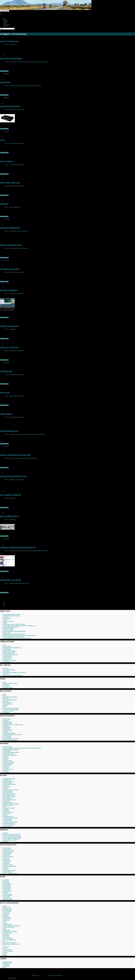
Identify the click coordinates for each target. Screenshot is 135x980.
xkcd (4, 967)
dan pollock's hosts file (8, 850)
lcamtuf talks (6, 859)
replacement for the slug (10, 106)
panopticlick (6, 934)
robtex (4, 806)
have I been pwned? (8, 856)
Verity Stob (6, 772)
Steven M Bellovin (7, 899)
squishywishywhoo (8, 812)
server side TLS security (9, 808)
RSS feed (5, 26)
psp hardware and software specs (13, 476)
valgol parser (6, 770)
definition (5, 668)
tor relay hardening (7, 951)
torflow (5, 953)
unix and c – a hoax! (8, 711)
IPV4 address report (8, 792)
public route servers (8, 805)
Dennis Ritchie (6, 888)
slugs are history (6, 161)
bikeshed (5, 833)
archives (5, 21)
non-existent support (8, 629)
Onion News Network (8, 762)
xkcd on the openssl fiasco (10, 228)
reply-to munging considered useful (12, 838)
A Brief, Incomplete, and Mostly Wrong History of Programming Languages (22, 748)
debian (4, 695)
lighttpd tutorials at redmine (10, 651)
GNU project (6, 671)
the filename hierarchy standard (11, 708)
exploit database (7, 853)
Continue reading (4, 71)
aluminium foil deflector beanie (10, 749)
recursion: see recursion (9, 269)
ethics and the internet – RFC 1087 (11, 834)
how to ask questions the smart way (12, 835)
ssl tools (5, 815)
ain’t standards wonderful (10, 495)
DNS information (7, 782)
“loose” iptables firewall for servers (11, 614)
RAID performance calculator (10, 654)
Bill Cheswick (6, 882)
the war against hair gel (9, 516)
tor (3, 945)
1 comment (6, 131)
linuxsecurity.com (7, 704)
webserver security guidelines (10, 822)
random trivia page (7, 961)
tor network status (7, 949)
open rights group (7, 932)
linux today (6, 701)
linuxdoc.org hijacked (8, 290)
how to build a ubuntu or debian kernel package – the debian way (19, 625)
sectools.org (6, 869)
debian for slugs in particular (10, 697)
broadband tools (7, 780)
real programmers (7, 656)
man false (5, 756)
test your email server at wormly (11, 738)
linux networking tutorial (9, 794)
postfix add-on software (9, 733)
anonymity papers (7, 910)
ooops (2, 140)
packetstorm (6, 863)
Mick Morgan (35, 975)
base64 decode (6, 646)
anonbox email (6, 719)
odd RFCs (5, 759)
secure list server (7, 735)
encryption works (7, 924)
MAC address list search (9, 796)
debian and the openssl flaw (11, 245)
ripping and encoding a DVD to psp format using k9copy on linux (19, 635)
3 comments (6, 73)
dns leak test (6, 914)
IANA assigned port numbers (10, 789)
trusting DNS (5, 82)
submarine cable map (8, 816)
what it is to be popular (9, 326)
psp (16, 479)
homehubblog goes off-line (10, 580)
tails (4, 941)
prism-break (6, 674)
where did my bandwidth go (11, 58)
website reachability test (9, 823)
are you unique (6, 911)
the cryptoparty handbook (9, 942)
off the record (6, 930)
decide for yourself (7, 852)
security (32, 85)
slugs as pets (5, 392)
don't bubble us (7, 917)
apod (4, 682)
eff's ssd (5, 923)
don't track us (6, 920)
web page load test (7, 820)
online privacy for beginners (10, 931)
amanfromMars (7, 750)
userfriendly (6, 964)
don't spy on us (7, 918)
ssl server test (6, 813)
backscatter (6, 720)
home (4, 18)
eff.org (4, 921)
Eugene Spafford (7, 891)
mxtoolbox (5, 731)
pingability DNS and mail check (11, 803)
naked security (6, 862)
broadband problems (8, 621)
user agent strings (7, 819)
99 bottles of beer (7, 746)
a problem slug (6, 371)
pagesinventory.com (8, 802)
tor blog (5, 948)
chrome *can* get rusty (9, 41)
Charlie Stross (6, 885)
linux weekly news (7, 702)
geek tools (5, 788)
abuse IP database (7, 848)
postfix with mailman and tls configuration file (14, 631)
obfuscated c (6, 758)
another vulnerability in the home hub (15, 455)
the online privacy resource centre (11, 944)
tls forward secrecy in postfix (10, 740)
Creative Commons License (55, 975)
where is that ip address (9, 825)
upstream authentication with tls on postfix (13, 636)
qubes (4, 706)
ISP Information (7, 727)
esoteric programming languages (11, 752)
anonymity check (7, 908)
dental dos (4, 204)
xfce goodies (6, 712)
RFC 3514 (5, 766)
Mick (6, 44)
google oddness (6, 414)
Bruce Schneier (7, 849)
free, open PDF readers (9, 669)
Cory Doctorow (7, 886)
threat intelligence (7, 871)
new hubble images (8, 687)
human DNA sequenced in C (10, 755)
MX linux (5, 705)
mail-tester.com (7, 728)
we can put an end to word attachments (12, 675)
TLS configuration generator (10, 817)
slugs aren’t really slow (9, 347)
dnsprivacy (6, 916)
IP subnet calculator (8, 791)
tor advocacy (6, 946)
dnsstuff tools (6, 787)
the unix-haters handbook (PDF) (11, 709)
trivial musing (12, 44)
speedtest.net (6, 810)
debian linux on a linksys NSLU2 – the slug (14, 624)
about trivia (6, 20)
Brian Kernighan (7, 884)
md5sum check (7, 798)
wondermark (6, 966)
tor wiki (5, 952)
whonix (5, 955)
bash (4, 694)
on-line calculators (7, 760)
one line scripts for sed (8, 653)
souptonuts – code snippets (9, 660)
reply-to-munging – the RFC (10, 840)
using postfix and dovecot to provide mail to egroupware (17, 638)
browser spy (6, 913)
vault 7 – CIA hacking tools (10, 873)
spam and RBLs (7, 737)
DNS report (6, 785)
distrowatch (6, 698)
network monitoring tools (9, 799)
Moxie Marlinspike (7, 895)
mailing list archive (7, 730)
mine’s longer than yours (10, 182)
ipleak (4, 928)
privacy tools (6, 937)
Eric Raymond (6, 889)
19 (3, 606)
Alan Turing (6, 879)
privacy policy (6, 24)
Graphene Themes (11, 978)
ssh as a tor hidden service (9, 939)
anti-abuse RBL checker (9, 778)
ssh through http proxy (9, 431)
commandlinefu (7, 649)
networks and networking (23, 61)
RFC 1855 (5, 841)
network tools (6, 801)
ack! (4, 644)
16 (3, 602)
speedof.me (6, 809)
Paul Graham (6, 896)
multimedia (12, 479)
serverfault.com (7, 658)
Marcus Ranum (7, 860)
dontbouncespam (7, 723)
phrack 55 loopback (8, 864)
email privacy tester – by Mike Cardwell (13, 724)
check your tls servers (8, 781)
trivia (1, 13)
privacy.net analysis (8, 938)
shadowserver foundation (9, 870)
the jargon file (6, 767)
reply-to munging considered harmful (12, 837)
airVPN (5, 906)
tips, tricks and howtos (35, 61)
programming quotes (8, 763)
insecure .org (6, 857)
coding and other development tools (12, 647)
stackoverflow (6, 661)
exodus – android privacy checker (11, 925)
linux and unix (12, 61)
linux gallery (6, 684)
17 (3, 603)
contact (5, 23)
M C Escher (6, 686)
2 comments (6, 97)
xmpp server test (7, 826)
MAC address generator (9, 795)
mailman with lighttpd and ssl (10, 627)
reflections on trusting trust (9, 866)
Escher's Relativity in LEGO (10, 683)
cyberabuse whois (7, 721)
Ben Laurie (6, 881)
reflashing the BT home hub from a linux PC (18, 547)
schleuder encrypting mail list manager (12, 734)
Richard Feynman (7, 898)
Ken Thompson (7, 893)
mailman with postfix (8, 628)
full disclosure (6, 855)
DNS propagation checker (9, 784)
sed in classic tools (7, 657)
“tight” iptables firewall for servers (11, 615)
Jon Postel (5, 892)
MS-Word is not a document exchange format (14, 672)
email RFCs (6, 726)
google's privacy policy (9, 927)
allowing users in (7, 618)
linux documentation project (10, 699)
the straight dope (7, 963)
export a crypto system (8, 650)
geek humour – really (8, 753)
